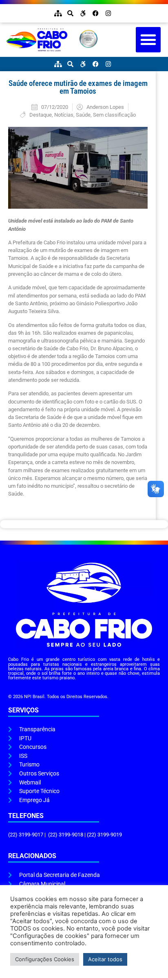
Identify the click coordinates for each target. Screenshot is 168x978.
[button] (148, 39)
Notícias (63, 115)
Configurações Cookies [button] (44, 959)
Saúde (83, 115)
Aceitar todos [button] (105, 959)
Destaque (40, 115)
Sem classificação (114, 115)
